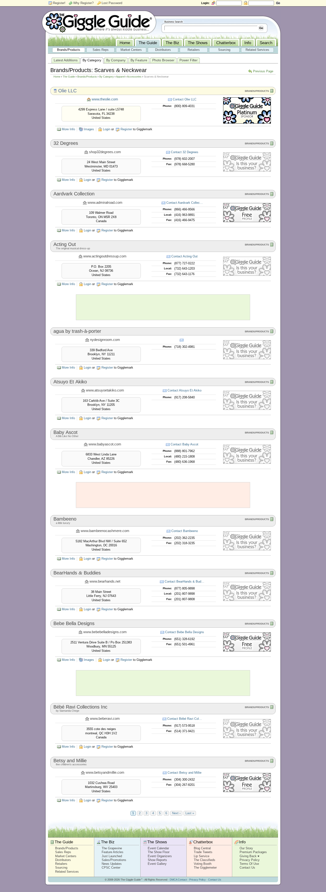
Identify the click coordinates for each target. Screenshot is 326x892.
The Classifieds (204, 860)
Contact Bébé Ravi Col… (184, 718)
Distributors (63, 860)
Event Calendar (158, 848)
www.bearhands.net (104, 581)
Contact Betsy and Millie (184, 772)
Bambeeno (64, 519)
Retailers (61, 864)
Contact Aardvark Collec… (184, 202)
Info (242, 842)
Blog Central (202, 848)
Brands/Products (87, 76)
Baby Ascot (65, 432)
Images (89, 129)
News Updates (112, 864)
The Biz (108, 842)
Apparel (120, 76)
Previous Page (263, 71)
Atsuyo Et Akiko (70, 381)
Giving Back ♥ (249, 856)
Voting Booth (202, 864)
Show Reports (157, 860)
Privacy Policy (250, 860)
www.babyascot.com (105, 444)
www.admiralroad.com (105, 202)
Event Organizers (160, 856)
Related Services (67, 871)
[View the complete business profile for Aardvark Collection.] (247, 221)
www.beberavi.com (105, 718)
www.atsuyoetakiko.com (105, 390)
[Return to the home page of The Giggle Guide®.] (99, 22)
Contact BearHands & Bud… (184, 581)
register (126, 129)
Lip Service (201, 856)
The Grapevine (112, 848)
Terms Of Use (249, 864)
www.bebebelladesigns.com (105, 632)
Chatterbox (203, 842)
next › (176, 813)
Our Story (246, 848)
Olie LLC (67, 90)
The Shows (157, 842)
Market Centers (65, 856)
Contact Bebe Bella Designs (184, 632)
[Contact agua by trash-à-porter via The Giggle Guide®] (182, 340)
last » (189, 813)
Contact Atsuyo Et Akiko (184, 390)
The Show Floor (158, 852)
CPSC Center (111, 867)
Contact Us (247, 867)
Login (106, 129)
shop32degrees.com (105, 152)
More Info (68, 129)
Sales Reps (63, 852)
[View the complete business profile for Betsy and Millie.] (247, 791)
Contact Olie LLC (184, 99)
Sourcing (61, 867)
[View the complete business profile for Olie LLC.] (247, 122)
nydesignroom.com (105, 340)
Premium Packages (253, 852)
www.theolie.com (105, 99)
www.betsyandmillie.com (105, 772)
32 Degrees (65, 143)
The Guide (69, 76)
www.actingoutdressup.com (104, 256)
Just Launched (112, 856)
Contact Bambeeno (184, 531)
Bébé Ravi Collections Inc (80, 706)
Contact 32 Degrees (184, 152)
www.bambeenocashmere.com (105, 531)
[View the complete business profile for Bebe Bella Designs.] (247, 650)
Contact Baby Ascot (184, 444)
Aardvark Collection (74, 193)
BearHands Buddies (77, 572)
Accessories (134, 76)
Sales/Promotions (114, 860)
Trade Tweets (203, 852)
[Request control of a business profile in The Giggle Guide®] (247, 170)
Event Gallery (157, 864)
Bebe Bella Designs (74, 623)
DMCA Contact (178, 879)
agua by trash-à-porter (77, 331)
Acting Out (64, 244)
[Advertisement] (163, 307)
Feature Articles (112, 852)
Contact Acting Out (184, 256)
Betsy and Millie (70, 760)
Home (56, 76)
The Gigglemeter (205, 867)
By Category (106, 76)
